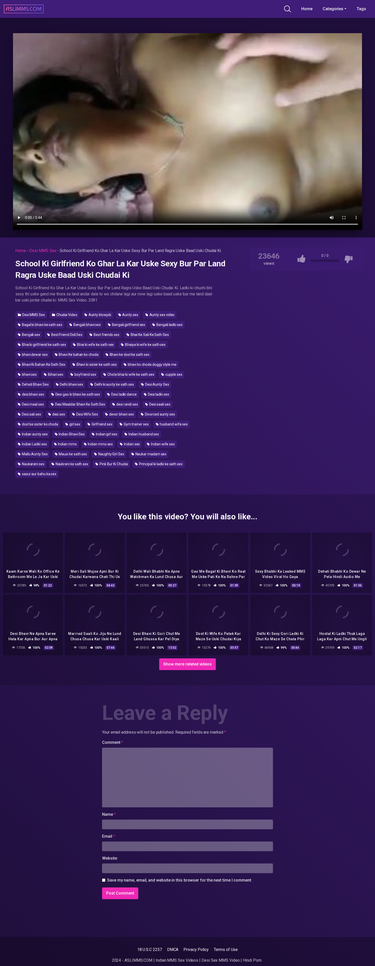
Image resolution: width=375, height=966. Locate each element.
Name (109, 814)
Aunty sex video (162, 315)
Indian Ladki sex (34, 444)
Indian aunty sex (34, 434)
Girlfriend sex (101, 424)
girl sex (74, 424)
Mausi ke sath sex (72, 454)
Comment (112, 742)
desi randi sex (127, 404)
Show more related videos (187, 664)
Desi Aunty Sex (156, 384)
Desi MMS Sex (42, 250)
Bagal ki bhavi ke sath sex (41, 325)
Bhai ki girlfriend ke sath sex (43, 345)
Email (108, 836)
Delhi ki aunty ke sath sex (114, 384)
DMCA (173, 949)
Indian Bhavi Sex (71, 434)
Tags (361, 8)
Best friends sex (106, 335)
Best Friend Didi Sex (66, 335)
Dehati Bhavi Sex (35, 384)
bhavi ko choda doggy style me (152, 364)
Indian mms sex (100, 444)
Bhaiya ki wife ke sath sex (145, 345)
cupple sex (173, 374)
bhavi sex (29, 374)
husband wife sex (173, 424)
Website (109, 858)
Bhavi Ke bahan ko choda (78, 355)
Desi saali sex (159, 404)
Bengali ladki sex (169, 325)
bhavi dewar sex (34, 355)
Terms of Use (226, 949)
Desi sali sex (31, 414)
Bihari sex (55, 374)
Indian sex (131, 444)
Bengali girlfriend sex (128, 325)
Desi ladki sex (158, 394)
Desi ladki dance (123, 394)
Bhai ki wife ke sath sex (95, 345)
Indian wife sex (162, 444)
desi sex (58, 414)
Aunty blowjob (99, 315)
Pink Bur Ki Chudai (113, 464)
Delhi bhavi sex (71, 384)
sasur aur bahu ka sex (38, 474)
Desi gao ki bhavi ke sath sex (77, 394)
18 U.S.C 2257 (149, 949)
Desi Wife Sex (87, 414)
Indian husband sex (143, 434)
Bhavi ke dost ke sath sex (129, 355)
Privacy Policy (196, 949)
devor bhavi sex (121, 414)
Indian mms (67, 444)
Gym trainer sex (136, 424)
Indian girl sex (106, 434)
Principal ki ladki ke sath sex (160, 464)
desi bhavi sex (32, 394)
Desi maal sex (32, 404)
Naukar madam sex (151, 454)
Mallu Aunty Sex (34, 454)
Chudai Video (66, 315)
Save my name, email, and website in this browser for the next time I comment (179, 880)
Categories (333, 8)
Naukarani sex (32, 464)
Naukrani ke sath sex (71, 464)
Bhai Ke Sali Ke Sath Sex (149, 335)
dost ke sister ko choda (39, 424)
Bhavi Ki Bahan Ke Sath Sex (43, 364)
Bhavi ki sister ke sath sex (96, 364)
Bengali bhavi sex (87, 325)
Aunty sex (130, 315)
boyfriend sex (85, 374)
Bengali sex (30, 335)
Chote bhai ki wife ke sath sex (130, 374)
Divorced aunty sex (159, 414)
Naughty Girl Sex (110, 454)
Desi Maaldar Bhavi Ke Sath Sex (79, 404)
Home (306, 8)
